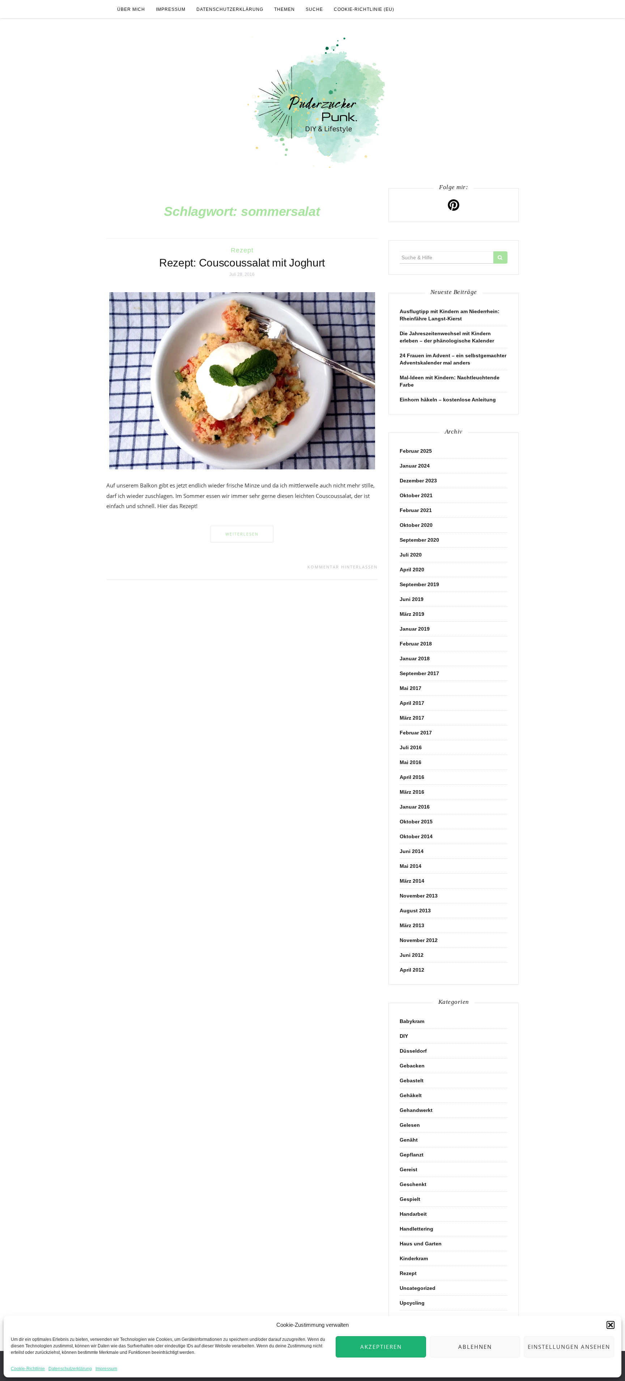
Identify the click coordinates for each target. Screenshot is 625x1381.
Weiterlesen (242, 534)
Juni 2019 (412, 599)
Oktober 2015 (416, 821)
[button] (610, 1325)
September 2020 (419, 540)
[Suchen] (500, 257)
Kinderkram (414, 1258)
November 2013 (419, 896)
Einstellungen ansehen (569, 1346)
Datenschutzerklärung (70, 1368)
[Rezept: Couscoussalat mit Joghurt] (242, 380)
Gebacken (412, 1066)
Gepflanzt (412, 1155)
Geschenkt (413, 1184)
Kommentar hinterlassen (342, 567)
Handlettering (416, 1229)
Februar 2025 (416, 451)
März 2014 (412, 881)
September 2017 (419, 673)
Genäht (409, 1140)
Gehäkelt (411, 1095)
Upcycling (412, 1303)
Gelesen (410, 1125)
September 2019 (419, 584)
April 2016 (412, 777)
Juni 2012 (412, 955)
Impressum (106, 1368)
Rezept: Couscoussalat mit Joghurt (242, 263)
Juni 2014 (412, 851)
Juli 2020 (411, 555)
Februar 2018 (416, 644)
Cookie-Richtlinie (28, 1368)
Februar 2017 (416, 733)
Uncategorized (417, 1288)
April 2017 (412, 703)
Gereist (408, 1169)
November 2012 (419, 940)
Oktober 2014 (416, 836)
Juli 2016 (411, 747)
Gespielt (410, 1199)
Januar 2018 (415, 658)
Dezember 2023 (418, 480)
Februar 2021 (416, 510)
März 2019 (412, 614)
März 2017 (412, 718)
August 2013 (415, 910)
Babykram (412, 1021)
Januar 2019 (415, 629)
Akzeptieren (381, 1346)
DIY (404, 1036)
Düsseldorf (413, 1051)
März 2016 (412, 792)
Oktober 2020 (416, 525)
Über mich (131, 9)
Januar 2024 (415, 466)
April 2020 (412, 569)
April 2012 (412, 970)
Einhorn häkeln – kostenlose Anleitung (448, 399)
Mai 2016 (410, 762)
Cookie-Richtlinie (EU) (364, 9)
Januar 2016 (415, 807)
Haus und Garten (421, 1243)
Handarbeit (413, 1214)
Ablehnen (475, 1346)
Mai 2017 (410, 688)
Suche (314, 9)
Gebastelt (412, 1080)
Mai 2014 (410, 866)
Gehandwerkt (416, 1110)
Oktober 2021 (416, 495)
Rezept (242, 250)
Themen (284, 9)
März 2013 (412, 925)
